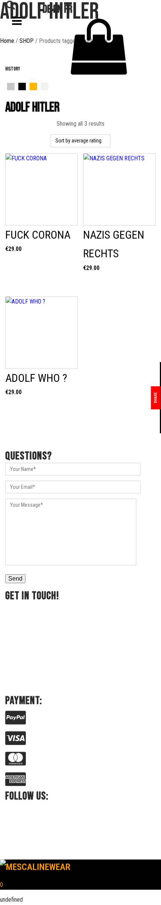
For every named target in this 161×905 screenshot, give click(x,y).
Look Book (18, 103)
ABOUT (14, 113)
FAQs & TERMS (24, 123)
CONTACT (17, 133)
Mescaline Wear (24, 83)
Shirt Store (18, 93)
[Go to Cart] (99, 48)
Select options (41, 274)
